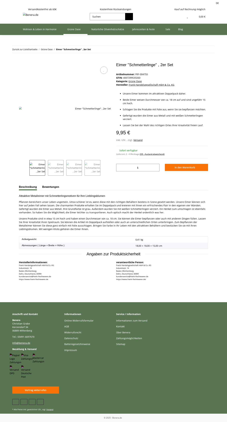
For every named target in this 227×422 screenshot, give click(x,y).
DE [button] (217, 3)
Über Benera (123, 332)
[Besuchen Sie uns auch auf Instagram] (40, 402)
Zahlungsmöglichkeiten (129, 338)
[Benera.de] (30, 14)
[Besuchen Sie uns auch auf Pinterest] (32, 402)
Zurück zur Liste (20, 49)
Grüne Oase (135, 81)
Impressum (70, 350)
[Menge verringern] (119, 167)
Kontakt (120, 326)
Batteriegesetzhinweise (77, 344)
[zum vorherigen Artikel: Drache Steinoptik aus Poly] (211, 49)
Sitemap (120, 344)
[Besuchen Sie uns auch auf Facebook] (15, 402)
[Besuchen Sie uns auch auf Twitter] (23, 402)
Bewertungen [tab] (50, 187)
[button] (180, 17)
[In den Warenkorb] (21, 60)
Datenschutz (71, 338)
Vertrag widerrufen (35, 390)
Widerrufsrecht (72, 332)
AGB (66, 326)
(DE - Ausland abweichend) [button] (152, 154)
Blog (180, 29)
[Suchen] (129, 16)
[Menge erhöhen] (155, 167)
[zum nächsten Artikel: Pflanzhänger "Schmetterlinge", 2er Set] (204, 49)
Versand (138, 140)
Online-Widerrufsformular (79, 320)
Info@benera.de (21, 342)
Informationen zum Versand (131, 320)
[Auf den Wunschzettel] (104, 70)
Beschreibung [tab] (28, 187)
